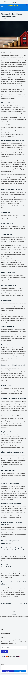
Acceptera (8, 671)
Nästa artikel (22, 603)
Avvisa (20, 671)
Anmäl (4, 651)
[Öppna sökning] (23, 5)
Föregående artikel (7, 603)
